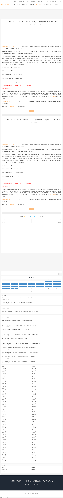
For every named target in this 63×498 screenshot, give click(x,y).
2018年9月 (34, 444)
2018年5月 (34, 447)
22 (48, 286)
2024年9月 (34, 384)
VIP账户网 (6, 497)
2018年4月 (4, 449)
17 (6, 286)
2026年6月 (4, 368)
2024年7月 (34, 386)
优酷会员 (32, 4)
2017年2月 (4, 460)
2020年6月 (4, 427)
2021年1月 (34, 421)
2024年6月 (4, 388)
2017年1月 (34, 460)
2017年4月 (4, 459)
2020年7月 (34, 426)
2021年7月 (34, 416)
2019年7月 (34, 436)
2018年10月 (4, 444)
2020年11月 (34, 422)
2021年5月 (34, 417)
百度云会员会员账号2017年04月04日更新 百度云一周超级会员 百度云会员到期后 (47, 222)
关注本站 (59, 1)
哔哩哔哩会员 (47, 4)
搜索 (2, 272)
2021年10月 (4, 414)
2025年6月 (4, 378)
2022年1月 (34, 411)
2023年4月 (4, 399)
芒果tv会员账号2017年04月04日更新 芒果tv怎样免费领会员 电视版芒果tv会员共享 (31, 120)
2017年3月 (34, 459)
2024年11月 (34, 383)
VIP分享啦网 (5, 4)
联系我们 (36, 484)
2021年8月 (4, 416)
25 (14, 288)
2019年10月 (4, 434)
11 (14, 284)
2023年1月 (34, 401)
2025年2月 (4, 381)
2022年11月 (34, 403)
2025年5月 (34, 378)
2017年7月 (34, 455)
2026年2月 (4, 371)
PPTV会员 (27, 1)
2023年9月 (34, 394)
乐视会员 (40, 1)
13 (31, 284)
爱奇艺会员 (17, 4)
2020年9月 (34, 424)
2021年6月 (4, 417)
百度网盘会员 (55, 4)
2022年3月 (34, 409)
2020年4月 (4, 429)
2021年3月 (34, 419)
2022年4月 (4, 409)
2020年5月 (34, 427)
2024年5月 (34, 388)
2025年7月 (34, 376)
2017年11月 (34, 452)
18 (14, 286)
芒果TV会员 (39, 4)
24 (6, 288)
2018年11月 (34, 442)
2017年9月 (34, 454)
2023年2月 (4, 401)
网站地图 (36, 493)
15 (48, 284)
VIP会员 (27, 484)
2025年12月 (4, 373)
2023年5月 (34, 398)
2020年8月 (4, 426)
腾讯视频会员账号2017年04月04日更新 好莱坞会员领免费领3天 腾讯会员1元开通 (16, 222)
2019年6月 (4, 437)
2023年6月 (4, 398)
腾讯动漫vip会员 (53, 1)
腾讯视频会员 (24, 4)
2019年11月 (34, 432)
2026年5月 (34, 368)
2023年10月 (4, 394)
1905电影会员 (33, 1)
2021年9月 (34, 414)
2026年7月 (34, 366)
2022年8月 (4, 406)
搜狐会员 (16, 1)
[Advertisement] (31, 14)
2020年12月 (4, 422)
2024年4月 (4, 389)
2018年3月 (34, 449)
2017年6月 (4, 457)
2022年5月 (34, 408)
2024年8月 (4, 386)
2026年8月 (4, 366)
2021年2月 (4, 421)
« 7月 (31, 291)
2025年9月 (34, 375)
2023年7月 (34, 396)
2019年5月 (34, 437)
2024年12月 (4, 383)
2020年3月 (34, 429)
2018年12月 (4, 442)
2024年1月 (34, 391)
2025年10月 (4, 375)
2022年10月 (4, 404)
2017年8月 (4, 455)
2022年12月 (4, 403)
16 (56, 284)
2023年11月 (34, 393)
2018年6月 (4, 447)
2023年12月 (4, 393)
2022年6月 (4, 408)
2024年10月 (4, 384)
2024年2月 (4, 391)
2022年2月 (4, 411)
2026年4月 (4, 370)
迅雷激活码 (46, 1)
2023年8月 (4, 396)
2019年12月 (4, 432)
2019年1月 (34, 441)
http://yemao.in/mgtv (6, 88)
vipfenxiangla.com (12, 46)
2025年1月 (34, 381)
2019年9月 (34, 434)
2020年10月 (4, 424)
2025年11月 (34, 373)
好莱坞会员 (21, 1)
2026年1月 (34, 371)
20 (31, 286)
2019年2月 (4, 441)
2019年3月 (34, 439)
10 (6, 284)
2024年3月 (34, 389)
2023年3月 (34, 399)
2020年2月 (4, 431)
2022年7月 (34, 406)
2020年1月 (34, 431)
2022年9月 (34, 404)
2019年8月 (4, 436)
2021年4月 (4, 419)
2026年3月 (34, 370)
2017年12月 (4, 452)
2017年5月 (34, 457)
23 (56, 286)
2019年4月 (4, 439)
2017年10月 (4, 454)
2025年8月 (4, 376)
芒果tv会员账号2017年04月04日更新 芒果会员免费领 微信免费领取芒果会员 (31, 22)
